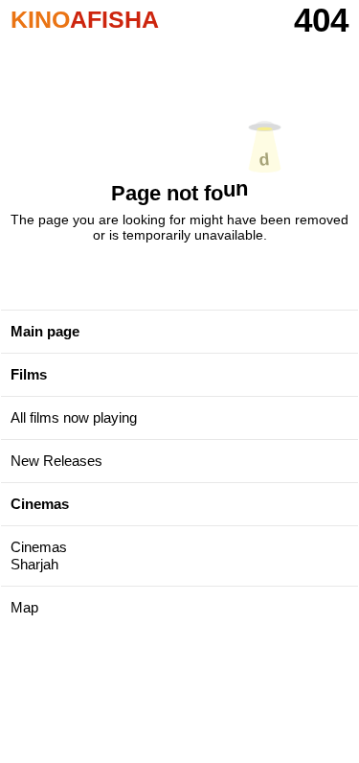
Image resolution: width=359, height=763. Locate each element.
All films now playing (74, 417)
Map (24, 607)
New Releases (56, 460)
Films (29, 374)
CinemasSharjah (39, 555)
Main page (45, 331)
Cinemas (40, 504)
